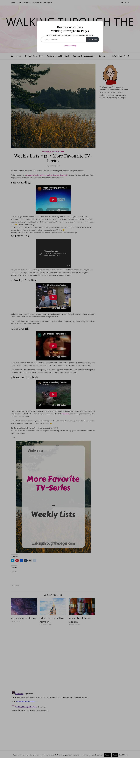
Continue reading (70, 46)
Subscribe (93, 39)
